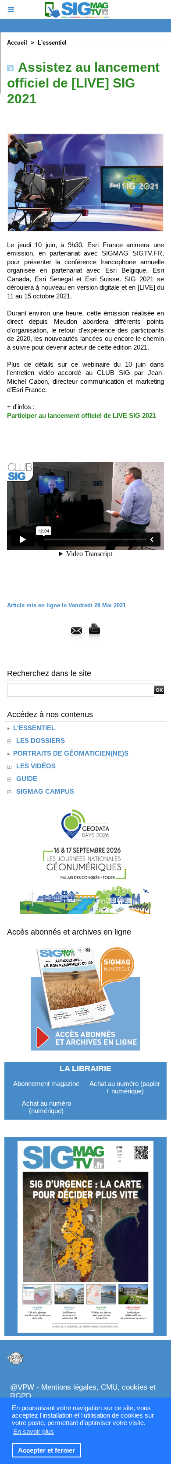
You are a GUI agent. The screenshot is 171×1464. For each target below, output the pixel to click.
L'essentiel (52, 42)
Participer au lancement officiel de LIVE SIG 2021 (81, 415)
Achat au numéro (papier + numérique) (124, 1087)
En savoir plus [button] (33, 1431)
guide (26, 778)
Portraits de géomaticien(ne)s (69, 753)
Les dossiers (40, 740)
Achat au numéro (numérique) (46, 1107)
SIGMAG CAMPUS (45, 791)
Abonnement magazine (46, 1083)
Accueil (17, 42)
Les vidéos (36, 766)
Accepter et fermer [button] (46, 1450)
